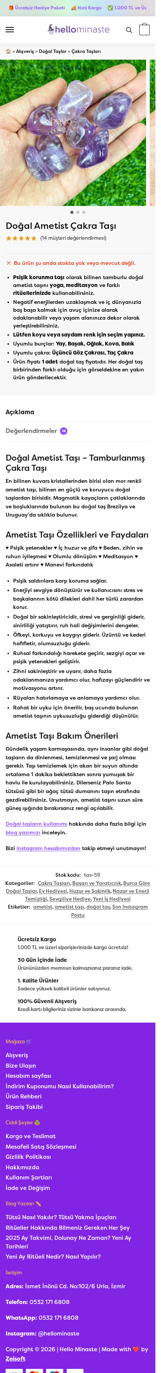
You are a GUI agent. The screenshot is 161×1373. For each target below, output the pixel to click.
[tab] (78, 412)
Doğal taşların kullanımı (36, 824)
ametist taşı (69, 907)
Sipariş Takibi (24, 1107)
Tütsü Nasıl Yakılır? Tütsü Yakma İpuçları (61, 1217)
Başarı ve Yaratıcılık (96, 883)
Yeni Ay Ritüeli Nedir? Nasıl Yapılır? (53, 1256)
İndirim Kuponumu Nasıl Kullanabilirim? (60, 1086)
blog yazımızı (23, 832)
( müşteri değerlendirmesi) (73, 238)
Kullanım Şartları (29, 1177)
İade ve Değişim (28, 1188)
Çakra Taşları (86, 51)
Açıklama (20, 412)
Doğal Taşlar (53, 51)
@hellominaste (58, 1333)
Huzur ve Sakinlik (89, 891)
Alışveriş (25, 51)
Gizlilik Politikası (28, 1157)
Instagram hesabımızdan (48, 848)
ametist (42, 907)
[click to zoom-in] (73, 133)
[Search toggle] (129, 30)
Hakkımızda (22, 1167)
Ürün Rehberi (24, 1096)
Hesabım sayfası (28, 1076)
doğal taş (98, 907)
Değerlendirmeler (36, 430)
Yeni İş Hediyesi (112, 899)
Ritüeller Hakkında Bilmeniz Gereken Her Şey (68, 1227)
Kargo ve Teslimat (31, 1136)
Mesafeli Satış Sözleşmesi (41, 1146)
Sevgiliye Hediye (70, 899)
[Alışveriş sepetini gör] (143, 30)
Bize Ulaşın (21, 1065)
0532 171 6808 (50, 1302)
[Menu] (17, 30)
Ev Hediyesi (53, 891)
